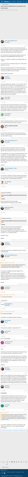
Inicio (2, 473)
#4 (26, 118)
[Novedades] (23, 1)
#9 (26, 212)
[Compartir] (25, 45)
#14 (26, 325)
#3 (26, 102)
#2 (26, 81)
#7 (26, 173)
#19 (26, 409)
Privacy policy (18, 472)
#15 (26, 336)
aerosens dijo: (4, 412)
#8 (26, 186)
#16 (26, 346)
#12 (26, 292)
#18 (26, 390)
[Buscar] (26, 1)
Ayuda (23, 472)
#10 (26, 248)
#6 (26, 145)
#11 (26, 260)
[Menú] (1, 1)
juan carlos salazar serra (6, 10)
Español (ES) (4, 470)
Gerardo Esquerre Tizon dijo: (7, 262)
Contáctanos (3, 472)
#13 (26, 308)
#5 (26, 130)
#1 (26, 45)
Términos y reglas (10, 472)
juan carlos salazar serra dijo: (7, 294)
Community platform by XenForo (11, 475)
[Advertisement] (14, 25)
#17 (26, 373)
